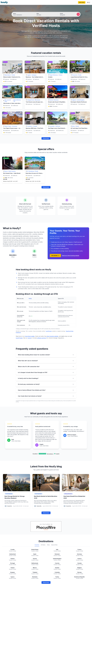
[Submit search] (78, 14)
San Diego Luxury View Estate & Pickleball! (59, 128)
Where (14, 13)
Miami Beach (8, 75)
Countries (37, 544)
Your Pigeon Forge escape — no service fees (15, 128)
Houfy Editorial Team (10, 506)
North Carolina (12, 171)
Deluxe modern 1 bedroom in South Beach (14, 77)
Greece (60, 75)
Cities (48, 544)
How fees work (63, 37)
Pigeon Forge (8, 126)
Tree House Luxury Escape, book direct (36, 102)
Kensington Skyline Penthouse (79, 102)
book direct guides (29, 336)
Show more (46, 138)
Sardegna (34, 75)
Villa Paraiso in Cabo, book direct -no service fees (16, 103)
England (74, 99)
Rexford (51, 99)
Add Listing (81, 2)
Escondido (52, 126)
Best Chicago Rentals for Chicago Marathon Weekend (15, 497)
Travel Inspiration (8, 493)
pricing (29, 338)
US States (43, 544)
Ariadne (50, 77)
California (57, 126)
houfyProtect (49, 331)
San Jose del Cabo (8, 100)
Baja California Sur (17, 100)
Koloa (73, 126)
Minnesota (37, 99)
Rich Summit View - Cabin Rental (11, 173)
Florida (13, 75)
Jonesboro (29, 126)
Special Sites (54, 544)
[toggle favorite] (21, 61)
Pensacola (74, 75)
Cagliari (29, 75)
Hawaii (77, 126)
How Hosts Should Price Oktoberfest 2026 (74, 497)
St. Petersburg (30, 171)
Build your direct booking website (70, 255)
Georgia (35, 126)
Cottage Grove (30, 99)
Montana (56, 99)
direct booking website (52, 336)
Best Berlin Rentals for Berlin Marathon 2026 (45, 497)
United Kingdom (80, 99)
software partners (41, 338)
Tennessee (14, 126)
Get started (54, 255)
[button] (46, 14)
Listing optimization (68, 493)
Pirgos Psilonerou (54, 75)
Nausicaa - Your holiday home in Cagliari (36, 77)
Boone (6, 171)
